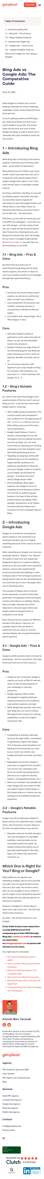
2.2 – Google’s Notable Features (19, 50)
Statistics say (18, 422)
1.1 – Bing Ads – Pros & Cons (18, 33)
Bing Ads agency (14, 242)
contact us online (21, 936)
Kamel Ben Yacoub (16, 1019)
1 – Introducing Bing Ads (16, 29)
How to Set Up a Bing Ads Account (23, 977)
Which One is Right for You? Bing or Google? (21, 55)
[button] (40, 5)
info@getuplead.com (16, 943)
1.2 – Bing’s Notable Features (18, 37)
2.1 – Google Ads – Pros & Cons (19, 45)
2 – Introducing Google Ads (17, 42)
